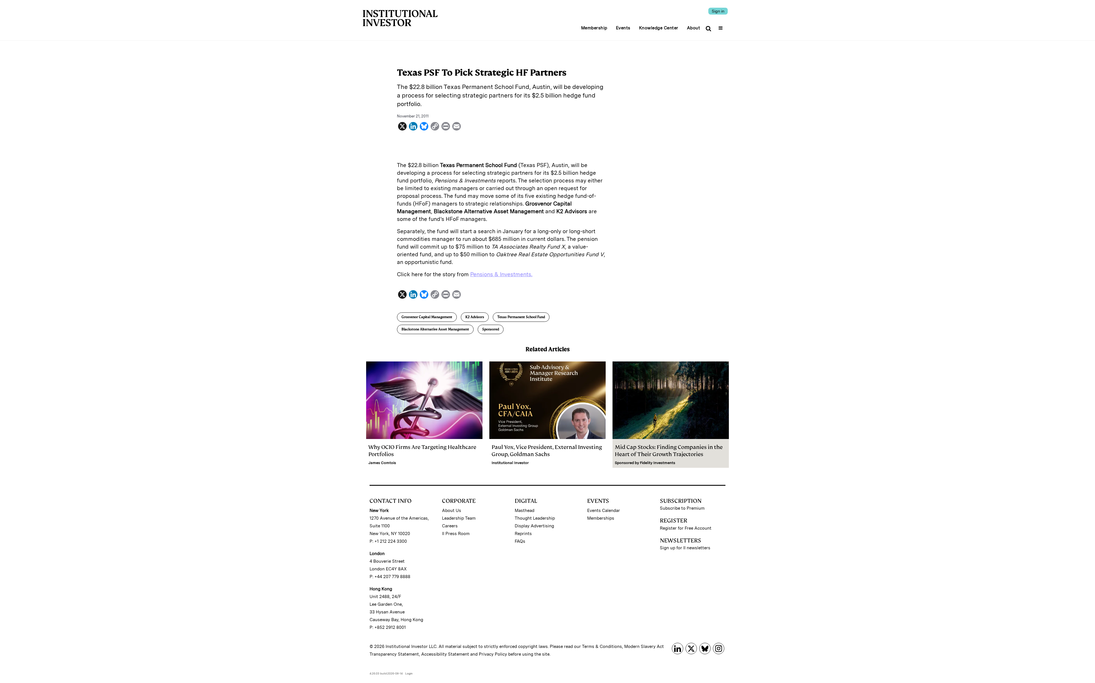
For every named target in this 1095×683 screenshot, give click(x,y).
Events (623, 28)
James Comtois (382, 463)
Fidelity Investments (657, 463)
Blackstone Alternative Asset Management (435, 329)
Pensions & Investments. (501, 274)
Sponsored (490, 329)
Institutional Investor (510, 463)
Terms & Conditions (602, 646)
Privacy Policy (493, 654)
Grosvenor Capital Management (427, 317)
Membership (594, 28)
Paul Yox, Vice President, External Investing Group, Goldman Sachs (547, 451)
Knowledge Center (658, 28)
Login (409, 673)
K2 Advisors (474, 317)
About (693, 28)
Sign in (718, 11)
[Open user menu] (721, 26)
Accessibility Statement (445, 654)
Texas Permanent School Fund (521, 317)
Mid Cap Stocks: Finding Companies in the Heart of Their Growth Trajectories (669, 451)
